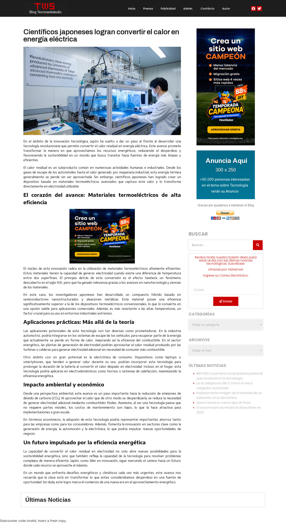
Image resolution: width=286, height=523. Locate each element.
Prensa (148, 9)
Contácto (207, 9)
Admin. (188, 9)
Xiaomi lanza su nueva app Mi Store (223, 402)
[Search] (258, 245)
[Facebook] (253, 8)
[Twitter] (259, 8)
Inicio (131, 9)
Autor (226, 9)
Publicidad (168, 9)
